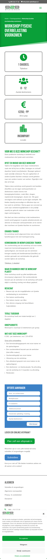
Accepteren (23, 538)
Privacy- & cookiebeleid (13, 495)
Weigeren (23, 545)
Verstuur (33, 424)
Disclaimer (8, 499)
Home (6, 18)
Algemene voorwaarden (13, 491)
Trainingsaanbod (15, 18)
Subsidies (12, 457)
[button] (43, 514)
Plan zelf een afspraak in (19, 441)
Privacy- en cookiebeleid (22, 556)
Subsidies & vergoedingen (14, 487)
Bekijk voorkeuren (23, 551)
